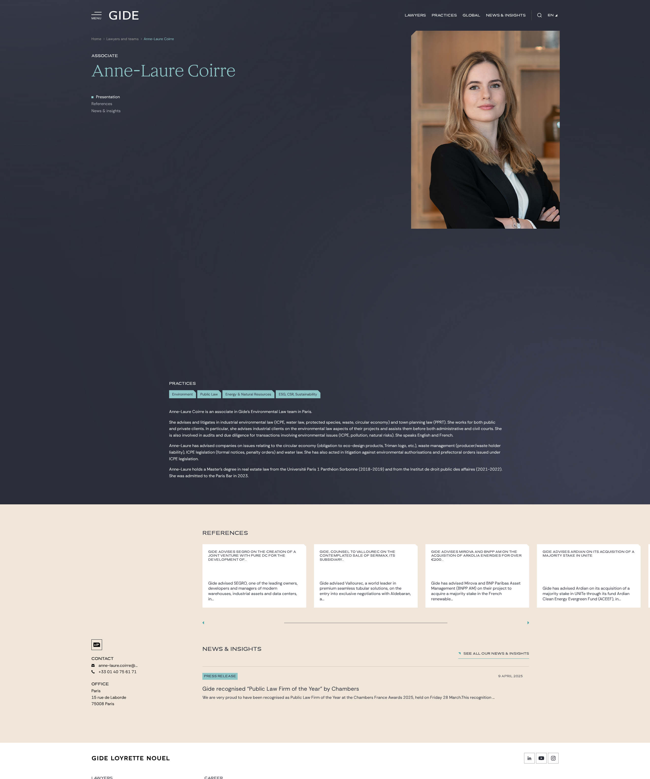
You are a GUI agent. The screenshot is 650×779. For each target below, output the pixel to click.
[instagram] (553, 758)
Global (471, 15)
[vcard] (96, 644)
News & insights (106, 110)
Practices (444, 15)
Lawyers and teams (122, 39)
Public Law (209, 394)
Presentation (108, 96)
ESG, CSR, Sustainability (298, 394)
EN (551, 15)
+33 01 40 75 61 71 (118, 671)
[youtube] (541, 758)
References (101, 103)
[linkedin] (529, 758)
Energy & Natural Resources (248, 394)
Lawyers (415, 15)
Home (96, 39)
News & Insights (506, 15)
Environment (182, 394)
